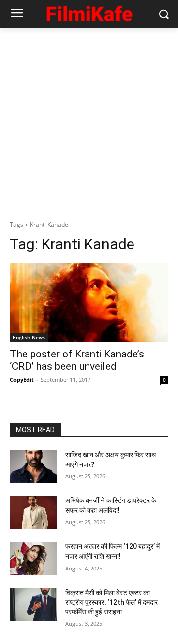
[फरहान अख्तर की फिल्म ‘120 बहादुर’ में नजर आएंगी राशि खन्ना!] (33, 558)
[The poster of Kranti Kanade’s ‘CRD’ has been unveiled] (89, 302)
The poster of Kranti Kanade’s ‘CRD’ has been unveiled (77, 360)
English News (29, 337)
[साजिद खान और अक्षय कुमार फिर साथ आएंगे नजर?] (33, 466)
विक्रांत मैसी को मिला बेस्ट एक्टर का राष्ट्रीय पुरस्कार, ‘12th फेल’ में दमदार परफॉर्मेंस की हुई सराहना (111, 602)
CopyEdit (22, 379)
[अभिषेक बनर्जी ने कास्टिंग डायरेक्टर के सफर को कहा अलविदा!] (33, 512)
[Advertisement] (89, 121)
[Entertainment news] (89, 12)
